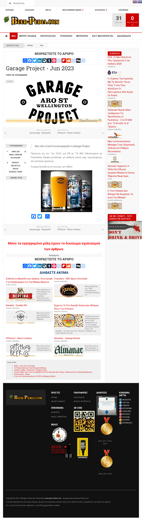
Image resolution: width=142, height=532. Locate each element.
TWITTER (125, 403)
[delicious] (73, 60)
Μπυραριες (82, 36)
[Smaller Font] (7, 151)
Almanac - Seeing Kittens (67, 338)
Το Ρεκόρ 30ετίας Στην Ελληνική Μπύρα (30, 368)
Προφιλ (54, 397)
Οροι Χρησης (79, 397)
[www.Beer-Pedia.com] (31, 20)
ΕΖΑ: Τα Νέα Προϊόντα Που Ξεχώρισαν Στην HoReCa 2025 (119, 60)
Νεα (14, 36)
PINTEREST (126, 414)
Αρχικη (6, 36)
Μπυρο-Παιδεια (27, 36)
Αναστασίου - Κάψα (22, 374)
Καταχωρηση (100, 10)
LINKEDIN (125, 405)
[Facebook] (30, 60)
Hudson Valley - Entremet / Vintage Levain (30, 370)
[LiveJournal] (44, 60)
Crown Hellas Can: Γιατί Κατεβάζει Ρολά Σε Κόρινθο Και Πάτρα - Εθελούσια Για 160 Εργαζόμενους (53, 372)
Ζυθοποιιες (66, 36)
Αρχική (30, 46)
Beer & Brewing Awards (71, 10)
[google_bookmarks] (83, 60)
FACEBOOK (126, 400)
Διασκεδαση (124, 36)
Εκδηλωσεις (29, 10)
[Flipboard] (64, 60)
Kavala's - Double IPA (16, 305)
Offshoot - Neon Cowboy (19, 338)
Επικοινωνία (123, 10)
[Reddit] (68, 60)
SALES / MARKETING (59, 417)
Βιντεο (48, 10)
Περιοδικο (10, 10)
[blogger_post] (59, 60)
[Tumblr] (49, 60)
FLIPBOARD (126, 411)
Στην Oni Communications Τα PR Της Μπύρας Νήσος (35, 376)
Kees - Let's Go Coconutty (24, 366)
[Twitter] (34, 60)
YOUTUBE (126, 417)
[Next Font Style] (25, 162)
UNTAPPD (126, 420)
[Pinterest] (54, 60)
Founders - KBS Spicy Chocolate (70, 278)
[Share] (25, 60)
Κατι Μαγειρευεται (102, 36)
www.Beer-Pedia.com (53, 498)
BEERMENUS (127, 423)
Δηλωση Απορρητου (82, 401)
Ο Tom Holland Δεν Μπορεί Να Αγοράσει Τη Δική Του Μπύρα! (120, 194)
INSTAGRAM (127, 408)
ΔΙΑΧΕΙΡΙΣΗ (55, 412)
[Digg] (78, 60)
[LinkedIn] (39, 60)
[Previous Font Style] (7, 162)
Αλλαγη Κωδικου (58, 401)
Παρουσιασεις (48, 36)
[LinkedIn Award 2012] (106, 405)
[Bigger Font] (25, 151)
